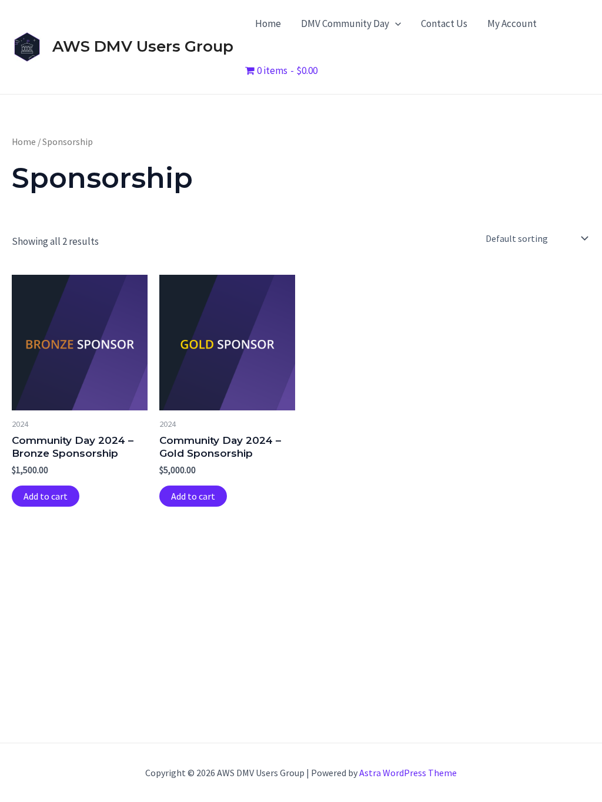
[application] (395, 23)
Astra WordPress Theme (408, 773)
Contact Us (444, 23)
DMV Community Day (345, 23)
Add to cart (46, 496)
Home (268, 23)
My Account (512, 23)
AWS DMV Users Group (142, 46)
